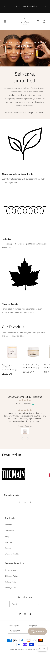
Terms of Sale (10, 570)
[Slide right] (30, 382)
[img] (25, 400)
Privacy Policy (10, 587)
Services (8, 525)
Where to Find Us (12, 554)
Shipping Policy (11, 576)
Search (8, 548)
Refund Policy (11, 582)
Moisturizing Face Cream (31, 365)
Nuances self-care (21, 649)
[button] (5, 21)
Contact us (9, 530)
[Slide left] (19, 382)
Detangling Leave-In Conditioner (9, 366)
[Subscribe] (38, 604)
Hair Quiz (9, 542)
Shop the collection (25, 53)
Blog (7, 536)
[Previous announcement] (5, 6)
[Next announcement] (45, 6)
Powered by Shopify (33, 649)
